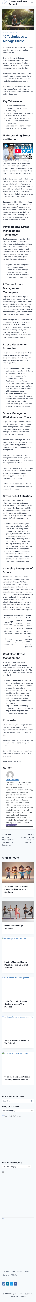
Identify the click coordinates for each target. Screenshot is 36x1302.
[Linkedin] (3, 1284)
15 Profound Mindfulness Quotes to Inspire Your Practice (15, 1004)
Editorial (6, 1275)
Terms (26, 1271)
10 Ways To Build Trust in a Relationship (27, 838)
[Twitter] (11, 1284)
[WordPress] (7, 1284)
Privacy (20, 1271)
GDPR (13, 1271)
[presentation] (18, 872)
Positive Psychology (10, 33)
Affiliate (14, 1275)
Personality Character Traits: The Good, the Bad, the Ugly (8, 839)
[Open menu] (32, 2)
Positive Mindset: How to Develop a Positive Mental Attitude (16, 965)
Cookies (6, 1271)
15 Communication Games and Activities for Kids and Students (16, 889)
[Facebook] (15, 1284)
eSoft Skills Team (12, 780)
